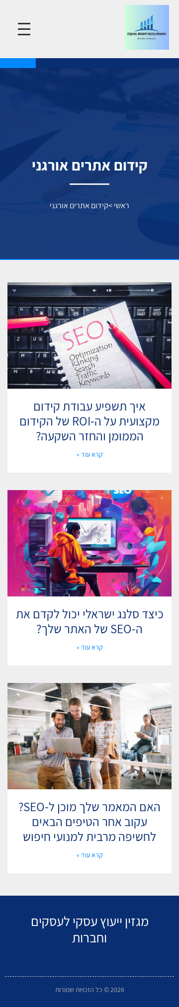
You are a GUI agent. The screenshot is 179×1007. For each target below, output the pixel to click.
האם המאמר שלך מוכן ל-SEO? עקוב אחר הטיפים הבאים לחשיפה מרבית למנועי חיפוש (89, 821)
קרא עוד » (90, 454)
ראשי (121, 205)
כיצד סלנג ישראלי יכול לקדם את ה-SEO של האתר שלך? (90, 621)
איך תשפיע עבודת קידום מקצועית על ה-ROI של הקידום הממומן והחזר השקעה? (89, 421)
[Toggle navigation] (24, 29)
